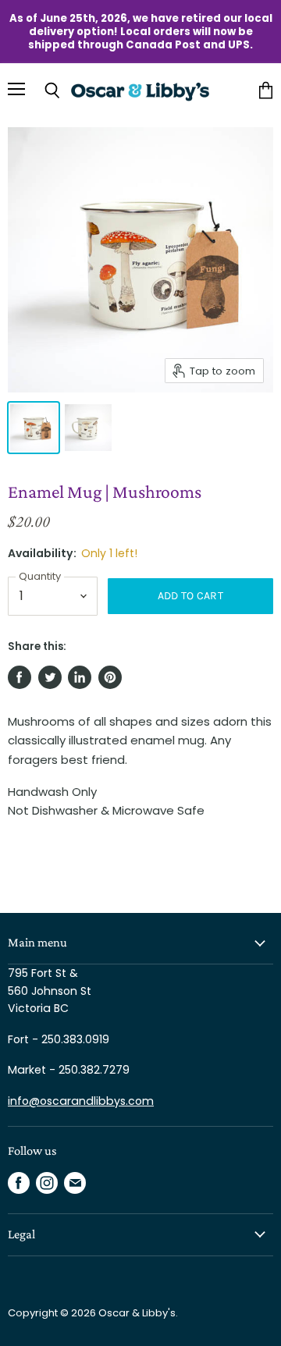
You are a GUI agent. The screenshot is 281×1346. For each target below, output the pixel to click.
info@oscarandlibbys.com (81, 1101)
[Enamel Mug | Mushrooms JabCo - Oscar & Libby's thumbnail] (34, 428)
